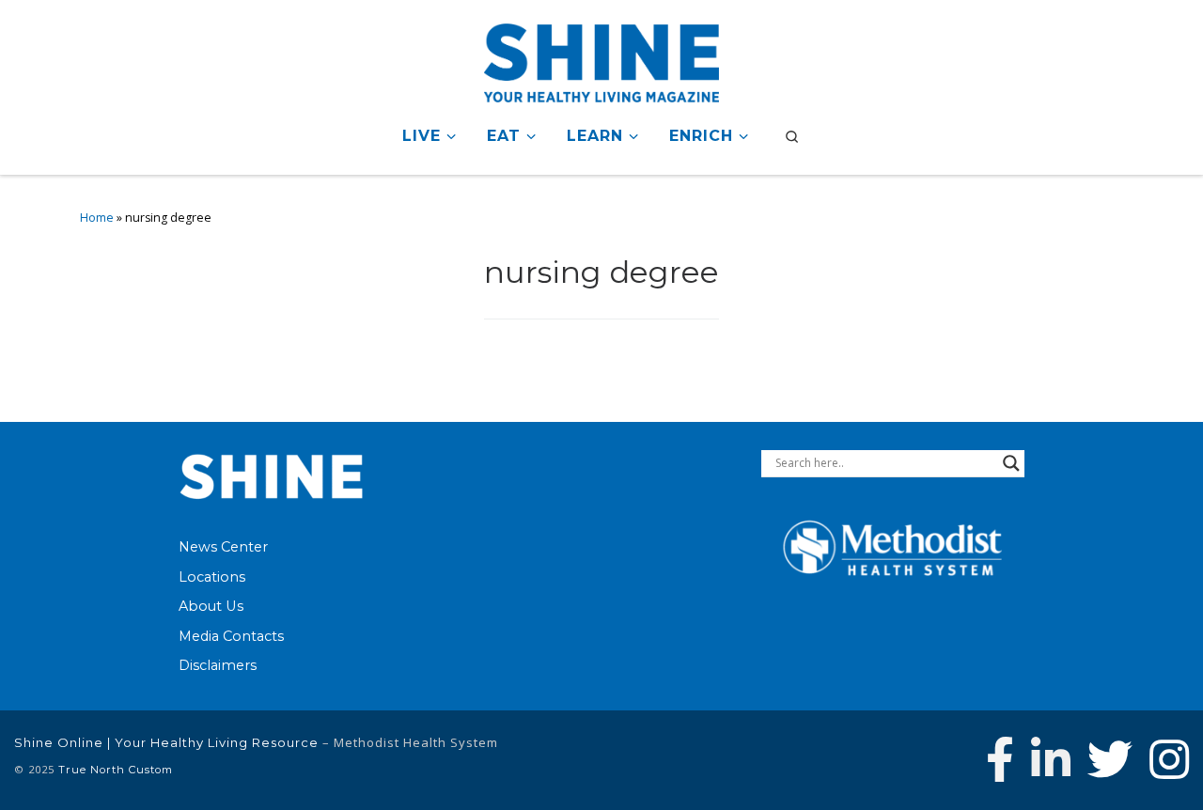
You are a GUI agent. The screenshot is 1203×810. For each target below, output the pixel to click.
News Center (223, 546)
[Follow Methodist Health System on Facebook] (1000, 759)
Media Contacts (231, 636)
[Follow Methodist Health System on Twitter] (1110, 759)
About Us (211, 606)
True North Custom (115, 769)
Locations (212, 577)
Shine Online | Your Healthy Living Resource (166, 742)
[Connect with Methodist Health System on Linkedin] (1050, 759)
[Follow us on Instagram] (1169, 759)
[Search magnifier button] (1011, 463)
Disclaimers (218, 665)
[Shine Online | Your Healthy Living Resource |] (601, 59)
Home (97, 218)
